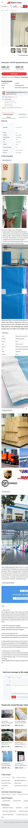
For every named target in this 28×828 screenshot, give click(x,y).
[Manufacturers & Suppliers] (14, 2)
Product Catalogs (22, 777)
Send (14, 697)
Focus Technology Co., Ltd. (18, 822)
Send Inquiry (14, 74)
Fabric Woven (19, 807)
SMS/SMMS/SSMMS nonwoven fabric (21, 780)
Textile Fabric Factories (8, 807)
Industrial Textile (6, 800)
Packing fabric (4, 785)
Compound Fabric (17, 800)
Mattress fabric (18, 783)
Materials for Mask (5, 780)
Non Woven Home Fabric (8, 814)
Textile (6, 10)
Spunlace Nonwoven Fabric (21, 785)
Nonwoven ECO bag (5, 783)
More (2, 817)
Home (2, 10)
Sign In (3, 107)
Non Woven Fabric (13, 10)
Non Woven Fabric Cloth (22, 814)
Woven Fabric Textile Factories (9, 811)
